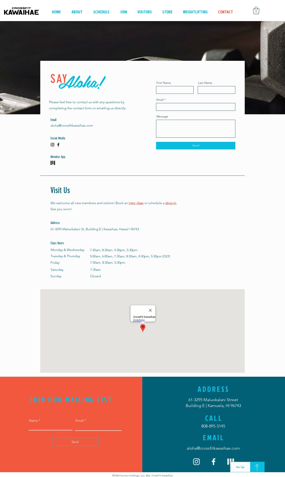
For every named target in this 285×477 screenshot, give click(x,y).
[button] (256, 10)
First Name (163, 82)
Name (33, 420)
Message (162, 116)
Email (159, 99)
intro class (136, 203)
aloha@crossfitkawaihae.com (71, 125)
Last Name (205, 82)
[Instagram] (52, 144)
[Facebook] (58, 144)
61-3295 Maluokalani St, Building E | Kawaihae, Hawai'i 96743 (94, 229)
